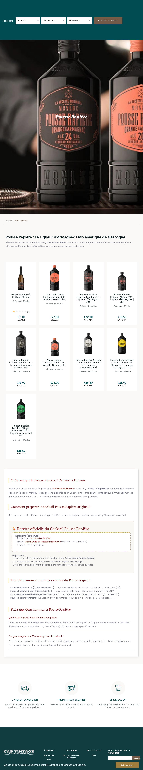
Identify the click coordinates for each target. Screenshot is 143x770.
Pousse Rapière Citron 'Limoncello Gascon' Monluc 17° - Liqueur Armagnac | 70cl (122, 363)
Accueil (9, 220)
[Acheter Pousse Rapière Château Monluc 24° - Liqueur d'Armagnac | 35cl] (122, 278)
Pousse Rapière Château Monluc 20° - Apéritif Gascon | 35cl (55, 362)
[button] (86, 765)
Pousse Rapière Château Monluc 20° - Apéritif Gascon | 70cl (55, 297)
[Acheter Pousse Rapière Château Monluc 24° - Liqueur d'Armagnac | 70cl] (88, 278)
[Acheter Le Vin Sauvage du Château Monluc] (21, 278)
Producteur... (49, 20)
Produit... (22, 20)
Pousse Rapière (21, 220)
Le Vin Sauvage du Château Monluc (21, 296)
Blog (49, 759)
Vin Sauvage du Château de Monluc (43, 541)
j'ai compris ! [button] (127, 765)
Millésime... (74, 20)
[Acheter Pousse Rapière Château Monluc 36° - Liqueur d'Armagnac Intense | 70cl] (21, 343)
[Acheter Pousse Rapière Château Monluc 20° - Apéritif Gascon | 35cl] (54, 343)
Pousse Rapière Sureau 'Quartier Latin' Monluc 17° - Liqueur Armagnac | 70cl (88, 363)
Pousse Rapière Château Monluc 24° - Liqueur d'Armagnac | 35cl (122, 298)
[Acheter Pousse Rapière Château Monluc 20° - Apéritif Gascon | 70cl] (54, 278)
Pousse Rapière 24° (41, 538)
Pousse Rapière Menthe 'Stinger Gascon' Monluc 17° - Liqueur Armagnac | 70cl (21, 430)
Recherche (49, 755)
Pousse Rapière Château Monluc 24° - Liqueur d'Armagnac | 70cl (88, 298)
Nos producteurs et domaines (71, 756)
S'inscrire (136, 758)
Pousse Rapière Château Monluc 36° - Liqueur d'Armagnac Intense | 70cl (21, 363)
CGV (94, 755)
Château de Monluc (21, 301)
